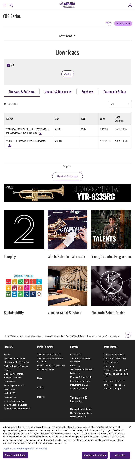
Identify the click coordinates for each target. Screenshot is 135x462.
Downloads (66, 35)
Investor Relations (112, 384)
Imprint (7, 448)
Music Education (45, 347)
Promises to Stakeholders (116, 373)
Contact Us (75, 354)
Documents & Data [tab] (114, 91)
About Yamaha (111, 347)
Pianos (7, 354)
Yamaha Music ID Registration (78, 399)
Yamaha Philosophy (113, 369)
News (39, 378)
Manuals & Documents (81, 376)
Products (91, 336)
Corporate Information (114, 354)
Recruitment (109, 366)
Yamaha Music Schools (48, 354)
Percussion (9, 381)
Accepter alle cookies (94, 455)
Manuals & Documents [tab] (57, 91)
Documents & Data (79, 384)
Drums (7, 369)
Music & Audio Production (16, 362)
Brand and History (112, 380)
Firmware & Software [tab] (21, 91)
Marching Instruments (14, 385)
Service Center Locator (81, 369)
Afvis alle (120, 455)
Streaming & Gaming (14, 400)
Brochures (75, 373)
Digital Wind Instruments (109, 336)
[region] (67, 442)
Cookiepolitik (40, 448)
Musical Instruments (54, 336)
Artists (40, 387)
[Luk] (129, 427)
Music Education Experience (51, 365)
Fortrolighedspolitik (22, 448)
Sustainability (110, 388)
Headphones (10, 389)
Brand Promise (111, 362)
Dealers (40, 397)
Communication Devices (15, 404)
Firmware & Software (80, 380)
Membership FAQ (78, 416)
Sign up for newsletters (81, 408)
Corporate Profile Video (115, 358)
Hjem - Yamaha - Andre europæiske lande (23, 336)
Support (74, 347)
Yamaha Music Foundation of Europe (50, 360)
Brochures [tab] (87, 91)
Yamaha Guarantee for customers (81, 360)
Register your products (81, 412)
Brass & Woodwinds (75, 336)
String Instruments (13, 377)
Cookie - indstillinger (15, 455)
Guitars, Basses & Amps (16, 366)
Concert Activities (45, 369)
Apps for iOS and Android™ (17, 408)
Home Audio (10, 397)
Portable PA (9, 393)
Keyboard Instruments (14, 358)
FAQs (73, 365)
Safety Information (79, 388)
